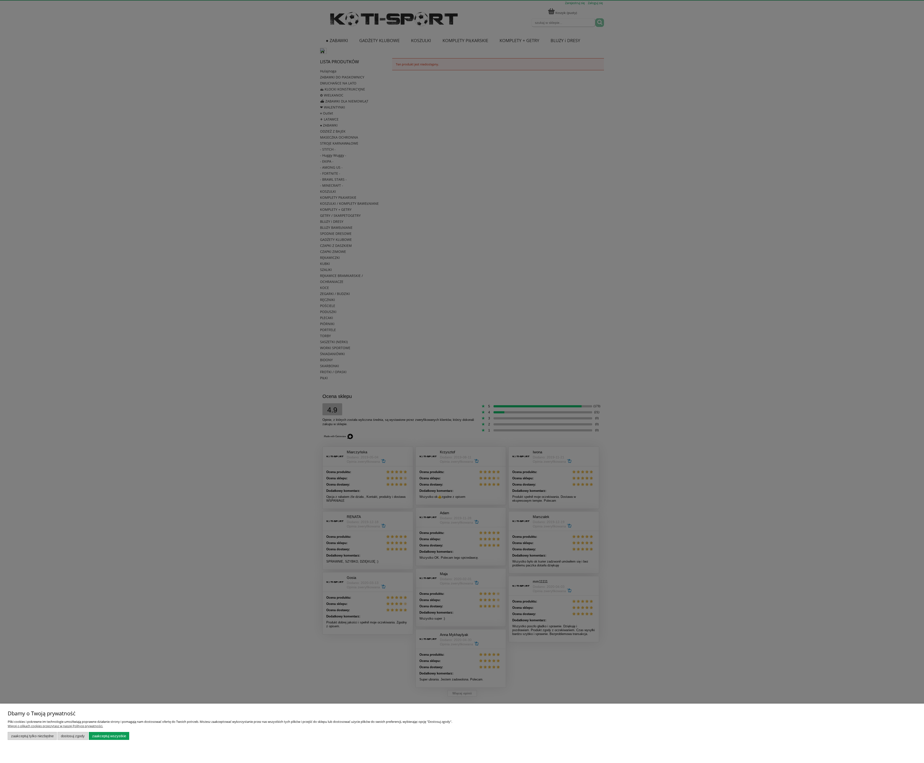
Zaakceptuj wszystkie (109, 736)
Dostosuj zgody (73, 736)
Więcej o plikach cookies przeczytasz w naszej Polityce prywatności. (55, 726)
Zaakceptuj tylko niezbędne (32, 736)
